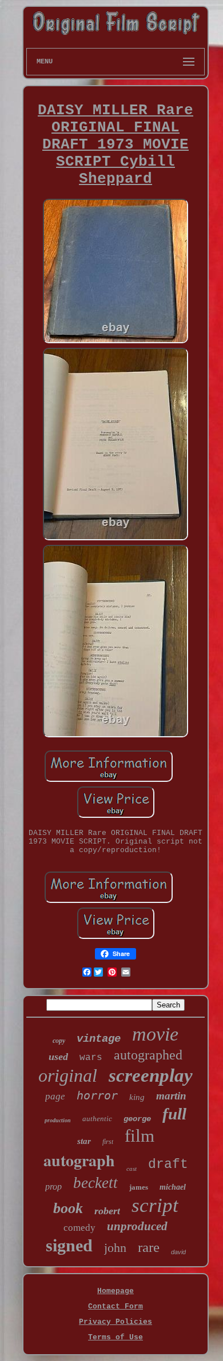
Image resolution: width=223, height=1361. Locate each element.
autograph (79, 1160)
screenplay (151, 1075)
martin (171, 1096)
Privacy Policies (115, 1322)
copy (59, 1041)
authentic (97, 1118)
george (137, 1118)
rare (149, 1247)
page (55, 1096)
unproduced (137, 1226)
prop (53, 1186)
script (155, 1205)
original (67, 1075)
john (115, 1247)
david (178, 1251)
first (107, 1142)
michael (173, 1187)
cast (131, 1168)
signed (69, 1245)
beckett (95, 1182)
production (58, 1120)
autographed (148, 1054)
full (174, 1114)
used (58, 1056)
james (138, 1187)
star (84, 1141)
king (137, 1097)
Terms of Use (115, 1337)
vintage (99, 1039)
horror (97, 1095)
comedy (79, 1227)
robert (107, 1211)
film (139, 1136)
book (68, 1208)
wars (90, 1058)
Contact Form (115, 1306)
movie (155, 1034)
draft (168, 1164)
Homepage (115, 1291)
